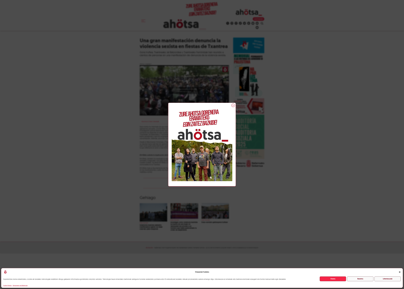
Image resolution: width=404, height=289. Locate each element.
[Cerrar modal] (233, 105)
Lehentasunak (387, 279)
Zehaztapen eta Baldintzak (20, 285)
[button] (400, 272)
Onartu (332, 279)
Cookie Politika (7, 285)
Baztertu (360, 279)
